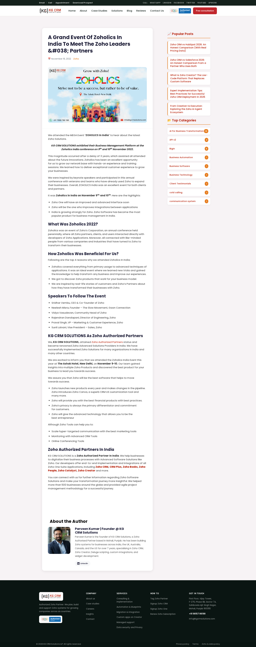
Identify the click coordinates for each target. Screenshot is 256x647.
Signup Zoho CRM (159, 603)
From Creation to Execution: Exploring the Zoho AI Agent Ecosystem (186, 109)
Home (72, 10)
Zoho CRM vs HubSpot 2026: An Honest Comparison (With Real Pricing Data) (188, 47)
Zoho (76, 58)
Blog (129, 10)
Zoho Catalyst (67, 470)
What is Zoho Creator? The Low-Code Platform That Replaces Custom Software (188, 78)
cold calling (175, 192)
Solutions (117, 10)
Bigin (172, 148)
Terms (195, 644)
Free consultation (205, 11)
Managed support (126, 622)
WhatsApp (155, 3)
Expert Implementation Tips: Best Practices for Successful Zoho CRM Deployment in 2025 (187, 93)
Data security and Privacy (130, 627)
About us (90, 598)
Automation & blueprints (129, 607)
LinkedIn (167, 3)
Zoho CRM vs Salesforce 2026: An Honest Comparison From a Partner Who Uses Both (188, 63)
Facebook (179, 3)
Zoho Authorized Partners (107, 342)
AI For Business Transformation (186, 131)
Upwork (212, 3)
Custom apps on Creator (129, 617)
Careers (90, 608)
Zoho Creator (86, 470)
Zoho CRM (102, 467)
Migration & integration (128, 612)
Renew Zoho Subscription (163, 614)
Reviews (141, 10)
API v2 (172, 139)
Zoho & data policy (211, 644)
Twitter (190, 3)
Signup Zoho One (158, 608)
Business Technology (180, 174)
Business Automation (181, 157)
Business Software (179, 166)
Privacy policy (182, 644)
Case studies (92, 603)
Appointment (62, 2)
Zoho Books (130, 467)
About (83, 10)
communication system (182, 201)
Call (50, 2)
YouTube (201, 3)
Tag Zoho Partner (159, 598)
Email (42, 2)
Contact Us (157, 10)
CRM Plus (115, 467)
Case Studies (99, 10)
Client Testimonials (180, 183)
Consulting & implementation (125, 600)
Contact (90, 619)
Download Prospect (83, 2)
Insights (90, 614)
